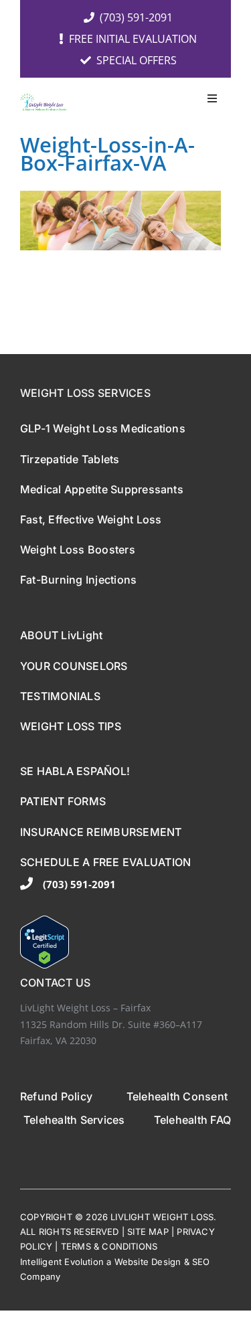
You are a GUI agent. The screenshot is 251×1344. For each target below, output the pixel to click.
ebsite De (142, 1261)
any (53, 1276)
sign (172, 1261)
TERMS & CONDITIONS (109, 1246)
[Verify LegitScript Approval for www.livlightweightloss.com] (125, 942)
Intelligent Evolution (62, 1261)
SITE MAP (148, 1231)
